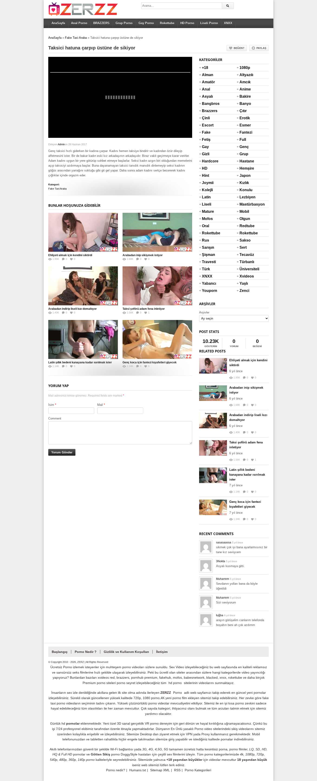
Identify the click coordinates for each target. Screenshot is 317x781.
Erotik (244, 118)
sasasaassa (223, 542)
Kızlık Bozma (245, 185)
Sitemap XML (160, 770)
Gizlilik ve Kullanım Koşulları (126, 652)
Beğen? (239, 48)
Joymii (207, 183)
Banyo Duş (245, 106)
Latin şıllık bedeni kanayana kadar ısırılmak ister (80, 362)
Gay (205, 147)
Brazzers (207, 111)
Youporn (207, 291)
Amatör (207, 82)
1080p (244, 68)
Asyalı (207, 96)
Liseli (206, 204)
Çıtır (243, 111)
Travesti (207, 262)
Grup (243, 154)
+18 (205, 68)
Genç (244, 147)
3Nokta (220, 561)
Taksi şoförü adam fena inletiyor (144, 308)
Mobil (244, 211)
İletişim (162, 652)
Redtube (245, 226)
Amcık (245, 82)
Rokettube (167, 23)
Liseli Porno (209, 23)
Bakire (245, 96)
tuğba (219, 615)
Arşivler (204, 312)
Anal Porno (79, 23)
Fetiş (206, 140)
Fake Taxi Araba (76, 37)
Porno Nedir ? (86, 652)
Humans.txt (137, 770)
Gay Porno (146, 23)
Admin (61, 144)
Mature (207, 211)
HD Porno (187, 23)
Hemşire (245, 168)
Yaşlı (243, 283)
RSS (177, 770)
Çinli (206, 118)
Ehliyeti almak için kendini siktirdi (70, 255)
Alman (207, 75)
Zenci (244, 291)
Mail (100, 405)
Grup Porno (124, 23)
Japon (245, 176)
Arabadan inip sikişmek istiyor (143, 255)
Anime (245, 89)
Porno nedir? (115, 770)
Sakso (245, 240)
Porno (177, 692)
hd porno (175, 683)
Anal (206, 89)
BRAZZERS (101, 23)
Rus (205, 240)
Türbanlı (245, 262)
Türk (206, 269)
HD (204, 168)
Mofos (207, 219)
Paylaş (261, 48)
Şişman (207, 255)
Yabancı (207, 283)
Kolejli (207, 190)
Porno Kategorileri (198, 770)
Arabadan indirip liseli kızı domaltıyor (72, 308)
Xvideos (245, 276)
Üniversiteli (245, 269)
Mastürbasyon (245, 204)
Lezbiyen (245, 197)
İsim (51, 405)
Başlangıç (60, 652)
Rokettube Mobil (245, 236)
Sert (243, 247)
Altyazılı (245, 75)
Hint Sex (205, 178)
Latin (206, 197)
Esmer (245, 125)
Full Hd (242, 142)
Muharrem (222, 579)
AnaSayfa (58, 23)
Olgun (244, 219)
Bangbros (207, 104)
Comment (54, 418)
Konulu (245, 190)
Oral (205, 226)
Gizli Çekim (207, 157)
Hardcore (207, 161)
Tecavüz (245, 255)
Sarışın (207, 247)
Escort (207, 125)
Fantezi (245, 132)
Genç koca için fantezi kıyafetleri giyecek (150, 362)
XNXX (228, 23)
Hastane (245, 161)
